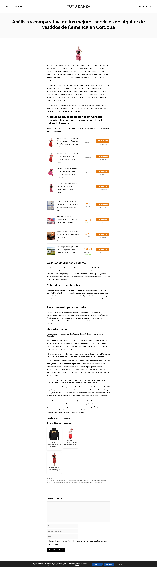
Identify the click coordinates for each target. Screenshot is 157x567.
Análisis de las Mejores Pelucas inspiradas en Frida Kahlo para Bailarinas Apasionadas (75, 482)
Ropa (50, 478)
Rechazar (109, 564)
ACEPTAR (97, 564)
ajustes (77, 565)
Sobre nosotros (19, 6)
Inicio (7, 6)
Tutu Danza (78, 6)
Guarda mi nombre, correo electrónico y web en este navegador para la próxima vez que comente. (78, 542)
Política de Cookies (81, 563)
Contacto (143, 6)
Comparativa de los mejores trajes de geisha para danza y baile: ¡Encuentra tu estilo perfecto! (77, 480)
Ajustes (120, 564)
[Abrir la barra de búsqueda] (150, 6)
